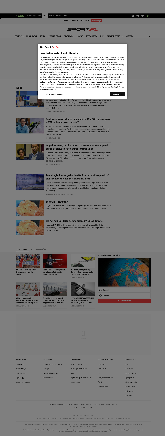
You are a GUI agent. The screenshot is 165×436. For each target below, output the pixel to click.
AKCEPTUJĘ (117, 94)
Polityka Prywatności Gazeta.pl (106, 87)
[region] (82, 71)
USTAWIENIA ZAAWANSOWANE (54, 94)
